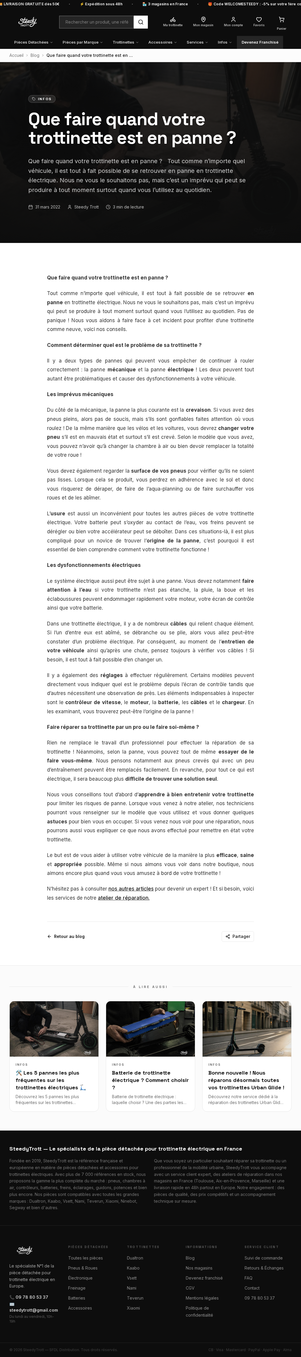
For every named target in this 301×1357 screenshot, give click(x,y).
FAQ (248, 1277)
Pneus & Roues (83, 1267)
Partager (241, 936)
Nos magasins (199, 1267)
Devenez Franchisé (260, 42)
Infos (223, 42)
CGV (190, 1287)
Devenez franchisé (204, 1277)
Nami (131, 1287)
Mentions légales (202, 1297)
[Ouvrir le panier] (281, 19)
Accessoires (160, 42)
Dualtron (135, 1257)
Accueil (16, 55)
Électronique (80, 1277)
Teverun (135, 1297)
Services (195, 42)
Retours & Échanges (264, 1267)
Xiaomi (133, 1307)
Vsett (132, 1277)
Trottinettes (123, 42)
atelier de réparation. (124, 898)
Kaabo (133, 1267)
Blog (35, 55)
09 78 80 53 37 (260, 1297)
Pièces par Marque (80, 42)
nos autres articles (131, 889)
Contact (252, 1287)
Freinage (77, 1287)
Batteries (76, 1297)
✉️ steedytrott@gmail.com (32, 1307)
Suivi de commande (264, 1257)
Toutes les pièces (85, 1257)
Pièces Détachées (31, 42)
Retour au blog (69, 936)
